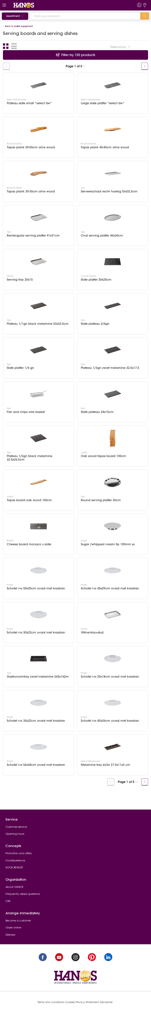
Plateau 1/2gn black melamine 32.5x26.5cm (29, 457)
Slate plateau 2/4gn (95, 323)
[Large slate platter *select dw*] (112, 85)
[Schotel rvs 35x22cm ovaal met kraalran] (38, 703)
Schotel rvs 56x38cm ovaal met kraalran (36, 765)
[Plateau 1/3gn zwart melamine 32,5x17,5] (112, 350)
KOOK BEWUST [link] (14, 867)
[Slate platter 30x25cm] (112, 262)
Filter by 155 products (77, 55)
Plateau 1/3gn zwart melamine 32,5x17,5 (110, 368)
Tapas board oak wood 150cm (29, 500)
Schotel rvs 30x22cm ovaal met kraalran (36, 632)
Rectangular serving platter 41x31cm (33, 235)
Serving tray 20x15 (20, 279)
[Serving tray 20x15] (38, 262)
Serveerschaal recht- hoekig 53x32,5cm (109, 191)
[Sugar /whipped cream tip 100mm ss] (112, 526)
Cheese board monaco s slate (29, 544)
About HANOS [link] (14, 887)
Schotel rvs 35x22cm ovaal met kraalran (36, 720)
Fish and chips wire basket (26, 412)
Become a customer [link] (18, 920)
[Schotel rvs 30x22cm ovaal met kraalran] (38, 614)
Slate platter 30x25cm (96, 279)
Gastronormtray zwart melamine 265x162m (38, 676)
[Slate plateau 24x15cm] (112, 394)
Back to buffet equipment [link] (19, 26)
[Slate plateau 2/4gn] (112, 306)
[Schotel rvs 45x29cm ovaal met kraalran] (112, 570)
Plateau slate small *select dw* (29, 103)
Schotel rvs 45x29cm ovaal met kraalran (110, 588)
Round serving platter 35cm (101, 500)
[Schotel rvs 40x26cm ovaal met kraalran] (112, 703)
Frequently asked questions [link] (23, 894)
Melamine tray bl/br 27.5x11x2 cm (105, 765)
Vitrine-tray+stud (92, 632)
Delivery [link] (10, 935)
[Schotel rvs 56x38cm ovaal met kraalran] (38, 747)
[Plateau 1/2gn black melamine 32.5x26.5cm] (38, 438)
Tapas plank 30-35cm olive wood (31, 191)
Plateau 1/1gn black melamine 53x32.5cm (38, 323)
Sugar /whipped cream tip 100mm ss (108, 544)
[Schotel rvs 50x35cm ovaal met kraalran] (38, 570)
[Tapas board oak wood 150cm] (38, 482)
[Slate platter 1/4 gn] (38, 350)
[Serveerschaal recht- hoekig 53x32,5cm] (112, 173)
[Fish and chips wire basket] (38, 394)
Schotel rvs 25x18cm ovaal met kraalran (110, 676)
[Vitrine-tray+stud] (112, 614)
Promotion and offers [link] (18, 853)
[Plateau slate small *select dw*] (38, 85)
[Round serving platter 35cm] (112, 482)
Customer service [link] (16, 827)
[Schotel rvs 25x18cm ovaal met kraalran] (112, 658)
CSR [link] (8, 901)
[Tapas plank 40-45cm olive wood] (112, 129)
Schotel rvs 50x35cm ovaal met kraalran (36, 588)
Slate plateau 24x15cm (97, 412)
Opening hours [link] (15, 834)
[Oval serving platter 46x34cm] (112, 217)
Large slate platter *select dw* (102, 103)
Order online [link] (13, 927)
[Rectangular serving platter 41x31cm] (38, 217)
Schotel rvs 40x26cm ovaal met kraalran (110, 720)
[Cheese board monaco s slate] (38, 526)
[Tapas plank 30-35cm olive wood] (38, 173)
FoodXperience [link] (15, 860)
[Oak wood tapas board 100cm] (112, 438)
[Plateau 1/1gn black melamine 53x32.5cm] (38, 306)
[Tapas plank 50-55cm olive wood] (38, 129)
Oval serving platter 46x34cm (102, 235)
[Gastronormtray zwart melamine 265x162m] (38, 658)
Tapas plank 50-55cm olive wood (31, 147)
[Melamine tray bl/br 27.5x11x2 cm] (112, 747)
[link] (23, 5)
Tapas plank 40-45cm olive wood (105, 147)
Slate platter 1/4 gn (20, 368)
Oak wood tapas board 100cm (103, 456)
